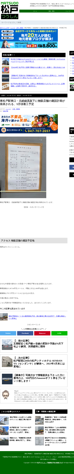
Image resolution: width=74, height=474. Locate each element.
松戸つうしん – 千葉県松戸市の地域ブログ (50, 462)
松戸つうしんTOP (4, 27)
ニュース (12, 27)
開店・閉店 (51, 11)
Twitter (8, 333)
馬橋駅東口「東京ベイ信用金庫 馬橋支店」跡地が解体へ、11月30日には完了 (55, 419)
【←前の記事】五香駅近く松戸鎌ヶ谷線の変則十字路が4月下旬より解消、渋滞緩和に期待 (38, 343)
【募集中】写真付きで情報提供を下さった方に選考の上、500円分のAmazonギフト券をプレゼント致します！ (39, 378)
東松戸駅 (5, 111)
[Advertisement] (33, 221)
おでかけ (51, 14)
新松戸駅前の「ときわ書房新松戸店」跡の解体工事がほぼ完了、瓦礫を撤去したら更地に (55, 430)
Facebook (25, 333)
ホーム (35, 11)
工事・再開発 (19, 27)
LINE (59, 333)
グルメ (35, 14)
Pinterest (42, 333)
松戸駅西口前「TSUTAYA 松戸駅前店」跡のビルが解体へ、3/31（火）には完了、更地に (20, 430)
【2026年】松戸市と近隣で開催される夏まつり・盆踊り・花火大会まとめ (38, 67)
